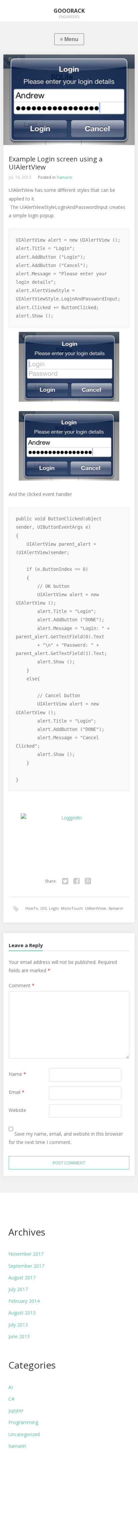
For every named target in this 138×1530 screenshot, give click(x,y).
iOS (44, 908)
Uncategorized (24, 1434)
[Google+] (88, 881)
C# (11, 1399)
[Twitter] (65, 881)
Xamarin (64, 177)
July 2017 (18, 1289)
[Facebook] (76, 881)
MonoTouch (72, 908)
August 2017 (22, 1277)
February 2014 (24, 1301)
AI (10, 1387)
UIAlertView (95, 908)
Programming (23, 1422)
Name (17, 1074)
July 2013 (18, 1324)
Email (16, 1092)
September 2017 (26, 1266)
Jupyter (15, 1410)
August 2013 (22, 1312)
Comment (21, 985)
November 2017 (26, 1254)
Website (17, 1110)
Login (54, 908)
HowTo (31, 908)
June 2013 (19, 1336)
